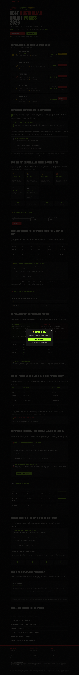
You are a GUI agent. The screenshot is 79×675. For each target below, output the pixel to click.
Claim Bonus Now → (39, 339)
